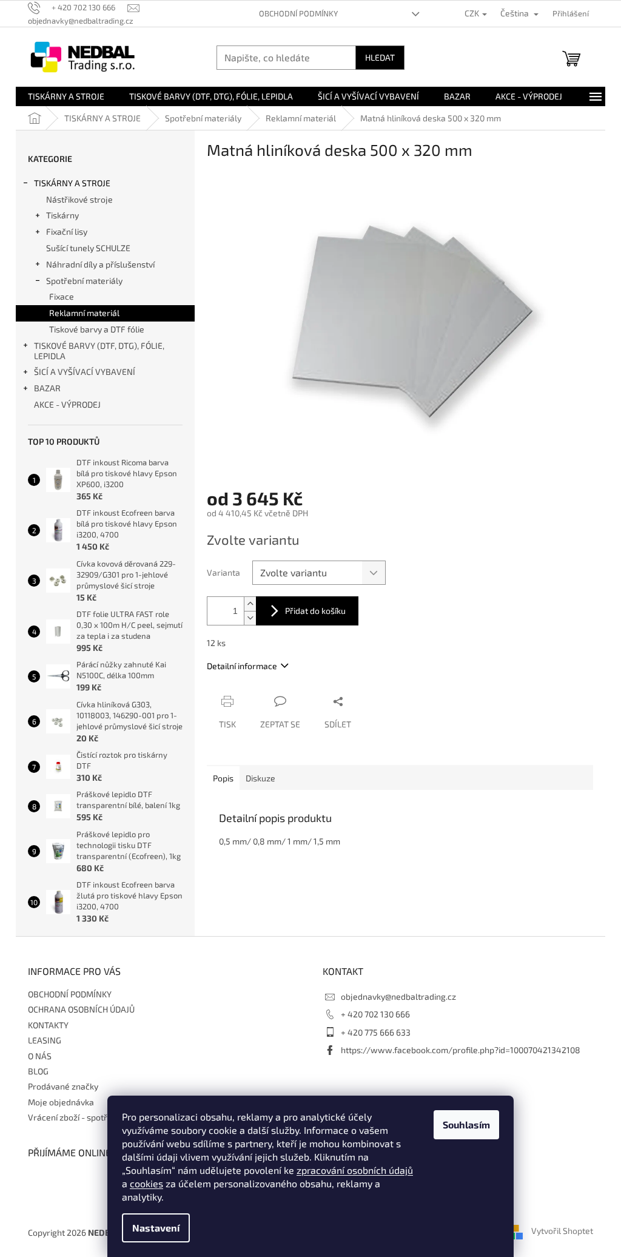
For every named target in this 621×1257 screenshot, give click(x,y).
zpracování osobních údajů (355, 1170)
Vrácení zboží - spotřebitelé (81, 1117)
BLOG (38, 1071)
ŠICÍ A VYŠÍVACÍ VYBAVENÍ (84, 371)
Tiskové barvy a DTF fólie (96, 329)
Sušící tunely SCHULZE (88, 248)
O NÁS (40, 1056)
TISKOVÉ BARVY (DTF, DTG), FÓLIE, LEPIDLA (99, 350)
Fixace (61, 296)
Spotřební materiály (84, 280)
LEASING (44, 1040)
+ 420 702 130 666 (375, 1014)
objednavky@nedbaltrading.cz (398, 996)
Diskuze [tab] (260, 778)
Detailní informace (242, 666)
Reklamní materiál (84, 313)
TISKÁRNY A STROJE (72, 183)
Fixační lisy (66, 231)
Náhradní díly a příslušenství (100, 264)
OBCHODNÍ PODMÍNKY (298, 13)
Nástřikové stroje (79, 199)
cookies (146, 1183)
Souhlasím (466, 1124)
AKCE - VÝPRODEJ (67, 404)
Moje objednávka (61, 1102)
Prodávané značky (63, 1086)
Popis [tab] (223, 778)
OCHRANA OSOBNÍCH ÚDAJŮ (81, 1009)
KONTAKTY (48, 1025)
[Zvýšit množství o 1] (250, 604)
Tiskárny (62, 215)
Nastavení (156, 1227)
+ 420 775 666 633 (376, 1032)
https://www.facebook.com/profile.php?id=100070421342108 (460, 1050)
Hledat (380, 57)
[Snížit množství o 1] (250, 618)
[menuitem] (66, 96)
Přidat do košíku (315, 610)
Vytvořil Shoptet (562, 1231)
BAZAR (47, 388)
